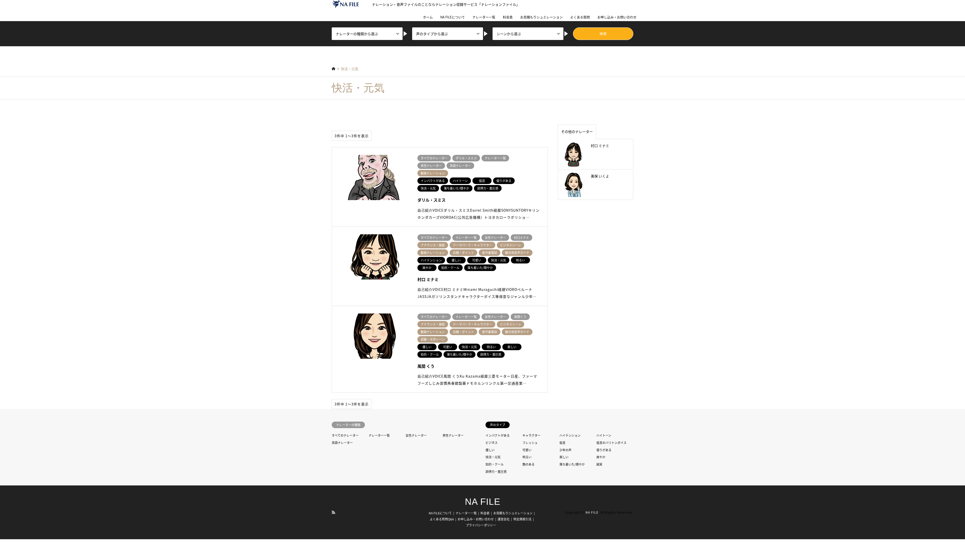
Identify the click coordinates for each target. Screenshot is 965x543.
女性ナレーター (416, 435)
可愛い (527, 450)
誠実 (599, 464)
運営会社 (504, 519)
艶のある (528, 464)
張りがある (603, 450)
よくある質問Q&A (442, 519)
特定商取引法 (522, 519)
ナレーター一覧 (483, 17)
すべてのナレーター (345, 435)
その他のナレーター (577, 131)
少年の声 (565, 450)
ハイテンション (570, 435)
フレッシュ (530, 442)
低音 (562, 442)
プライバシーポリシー (481, 525)
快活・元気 (493, 457)
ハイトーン (603, 435)
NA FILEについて (452, 17)
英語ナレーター (342, 442)
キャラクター (531, 435)
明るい (527, 457)
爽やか (600, 457)
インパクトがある (498, 435)
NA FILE (482, 501)
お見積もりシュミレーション (541, 17)
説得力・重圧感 (496, 471)
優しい (490, 450)
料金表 (508, 17)
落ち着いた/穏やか (572, 464)
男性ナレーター (453, 435)
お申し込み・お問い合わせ (617, 17)
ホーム (428, 17)
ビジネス (492, 442)
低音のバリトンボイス (611, 442)
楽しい (563, 457)
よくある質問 (580, 17)
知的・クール (495, 464)
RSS (333, 512)
